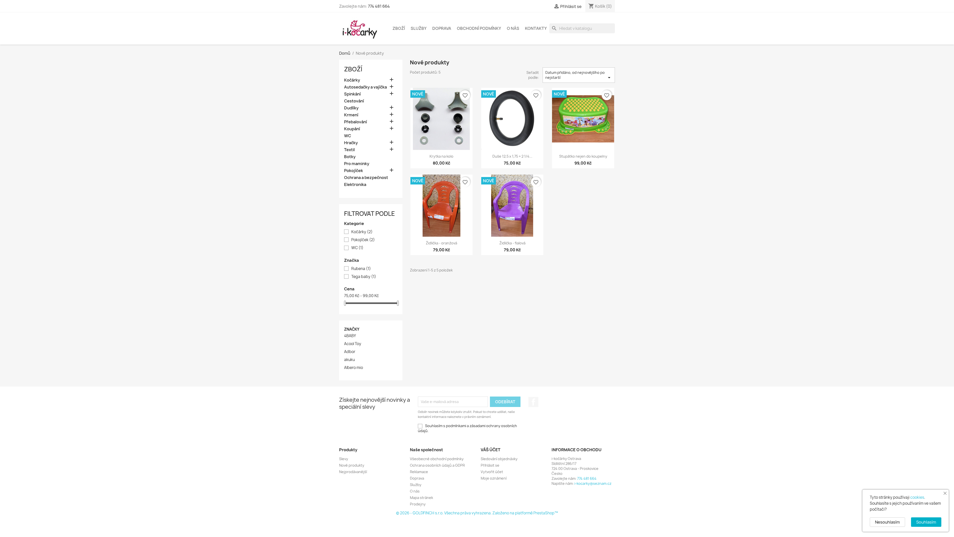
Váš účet (490, 449)
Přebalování (355, 122)
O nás (513, 28)
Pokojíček (353, 170)
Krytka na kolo (441, 156)
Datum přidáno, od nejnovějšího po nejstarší (578, 75)
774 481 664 (379, 6)
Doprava (441, 28)
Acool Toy (352, 343)
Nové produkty (351, 465)
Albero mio (353, 367)
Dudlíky (351, 108)
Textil (349, 149)
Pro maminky (356, 163)
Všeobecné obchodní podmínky (437, 458)
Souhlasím (926, 522)
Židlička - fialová (512, 243)
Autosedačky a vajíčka (365, 87)
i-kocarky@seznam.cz (592, 483)
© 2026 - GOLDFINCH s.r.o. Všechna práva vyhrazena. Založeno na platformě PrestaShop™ (477, 513)
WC (347, 135)
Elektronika (355, 184)
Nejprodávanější (353, 471)
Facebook (533, 402)
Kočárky (352, 80)
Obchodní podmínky (479, 28)
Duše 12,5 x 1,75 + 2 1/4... (512, 156)
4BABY (350, 335)
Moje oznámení (494, 478)
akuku (349, 359)
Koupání (352, 129)
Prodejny (418, 504)
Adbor (349, 351)
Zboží (399, 28)
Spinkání (352, 94)
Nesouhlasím (887, 522)
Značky (351, 329)
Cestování (354, 101)
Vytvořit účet (492, 471)
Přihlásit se (490, 465)
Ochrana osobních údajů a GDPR (437, 465)
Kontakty (536, 28)
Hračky (351, 142)
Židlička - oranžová (441, 243)
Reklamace (419, 471)
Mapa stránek (421, 497)
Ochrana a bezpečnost (366, 177)
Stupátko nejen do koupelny (583, 156)
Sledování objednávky (499, 458)
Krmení (351, 115)
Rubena (361, 268)
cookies (917, 497)
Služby (419, 28)
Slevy (343, 458)
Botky (350, 156)
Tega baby (363, 276)
